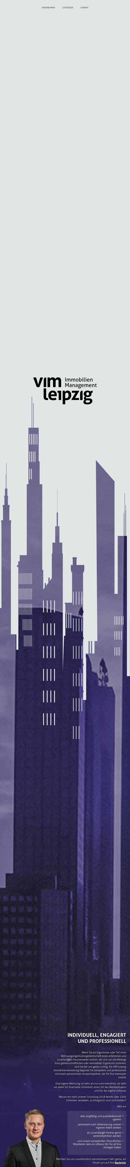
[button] (5, 1161)
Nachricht (120, 1162)
